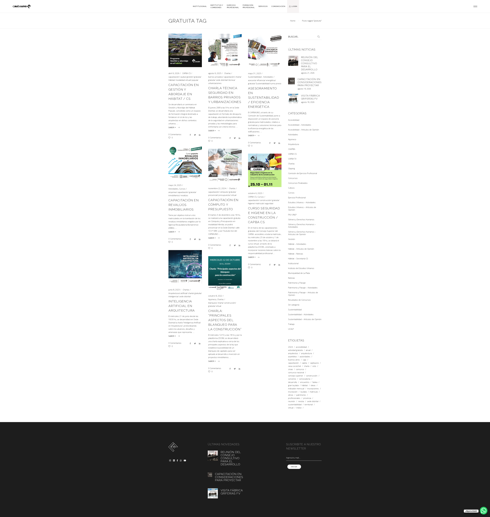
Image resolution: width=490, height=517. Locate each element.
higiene (251, 203)
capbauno (314, 363)
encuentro (304, 382)
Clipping (291, 168)
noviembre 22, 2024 (217, 188)
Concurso (300, 369)
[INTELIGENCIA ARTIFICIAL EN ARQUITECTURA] (185, 267)
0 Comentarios (174, 134)
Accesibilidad (293, 120)
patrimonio (301, 395)
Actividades (173, 188)
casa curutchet (294, 366)
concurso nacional (296, 372)
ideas (313, 385)
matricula (259, 203)
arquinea (172, 192)
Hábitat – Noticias (295, 253)
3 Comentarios (174, 343)
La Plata (304, 392)
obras (290, 395)
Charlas (227, 73)
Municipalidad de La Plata (299, 273)
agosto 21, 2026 (307, 73)
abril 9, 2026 (173, 73)
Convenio (292, 379)
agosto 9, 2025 (214, 73)
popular (195, 80)
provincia (307, 398)
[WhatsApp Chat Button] (483, 510)
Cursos (182, 188)
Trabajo (291, 324)
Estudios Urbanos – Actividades (302, 202)
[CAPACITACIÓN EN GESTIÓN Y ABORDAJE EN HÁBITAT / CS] (185, 50)
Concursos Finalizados (298, 183)
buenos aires (294, 360)
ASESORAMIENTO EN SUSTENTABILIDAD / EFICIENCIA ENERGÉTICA (263, 97)
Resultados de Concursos (299, 300)
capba (304, 363)
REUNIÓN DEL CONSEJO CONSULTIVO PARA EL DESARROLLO (309, 63)
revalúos (184, 195)
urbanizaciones (215, 83)
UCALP (291, 329)
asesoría (252, 80)
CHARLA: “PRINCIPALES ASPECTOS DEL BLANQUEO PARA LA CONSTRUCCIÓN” (225, 320)
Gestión (291, 239)
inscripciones (313, 389)
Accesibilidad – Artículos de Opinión (303, 129)
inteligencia (173, 296)
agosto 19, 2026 (304, 89)
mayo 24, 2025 (174, 185)
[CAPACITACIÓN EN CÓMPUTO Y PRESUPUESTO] (225, 165)
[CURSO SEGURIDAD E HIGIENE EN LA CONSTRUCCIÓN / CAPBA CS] (264, 170)
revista (301, 401)
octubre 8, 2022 (215, 295)
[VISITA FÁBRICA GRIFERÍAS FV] (293, 99)
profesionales (294, 398)
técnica (231, 80)
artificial (183, 293)
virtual (233, 195)
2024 (290, 347)
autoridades (305, 357)
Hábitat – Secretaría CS (298, 258)
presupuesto (224, 195)
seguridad (269, 203)
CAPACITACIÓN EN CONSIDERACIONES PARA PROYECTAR (310, 82)
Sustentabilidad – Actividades (301, 314)
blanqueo (212, 302)
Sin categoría (293, 304)
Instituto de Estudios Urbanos (301, 268)
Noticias (291, 278)
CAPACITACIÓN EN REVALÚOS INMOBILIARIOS (183, 204)
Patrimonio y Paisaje (297, 282)
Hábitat (171, 80)
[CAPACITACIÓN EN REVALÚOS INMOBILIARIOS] (185, 162)
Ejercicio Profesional (297, 197)
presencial (212, 195)
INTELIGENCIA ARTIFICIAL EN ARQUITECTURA (181, 305)
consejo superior (295, 376)
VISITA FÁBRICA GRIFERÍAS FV (232, 492)
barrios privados (215, 77)
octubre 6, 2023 (255, 193)
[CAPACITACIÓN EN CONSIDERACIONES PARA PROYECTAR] (291, 81)
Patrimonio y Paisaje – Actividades (302, 287)
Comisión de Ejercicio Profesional (302, 173)
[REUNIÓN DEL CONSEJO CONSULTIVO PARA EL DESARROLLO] (293, 61)
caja (304, 360)
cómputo (224, 192)
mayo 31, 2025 (254, 73)
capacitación (173, 77)
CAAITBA (291, 149)
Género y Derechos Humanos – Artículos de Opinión (302, 233)
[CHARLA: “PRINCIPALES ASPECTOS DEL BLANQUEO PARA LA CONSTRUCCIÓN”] (225, 273)
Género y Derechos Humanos (301, 219)
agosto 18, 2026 (307, 102)
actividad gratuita (295, 350)
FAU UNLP (292, 214)
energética (270, 80)
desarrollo (292, 382)
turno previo (275, 83)
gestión (190, 77)
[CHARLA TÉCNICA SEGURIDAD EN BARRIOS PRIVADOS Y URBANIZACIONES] (225, 50)
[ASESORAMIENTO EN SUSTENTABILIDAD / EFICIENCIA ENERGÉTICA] (264, 50)
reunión (291, 401)
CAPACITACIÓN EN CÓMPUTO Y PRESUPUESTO (223, 204)
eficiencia (261, 80)
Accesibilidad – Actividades (299, 125)
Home (292, 20)
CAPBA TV (292, 158)
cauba (182, 77)
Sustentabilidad (262, 83)
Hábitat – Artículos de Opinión (301, 249)
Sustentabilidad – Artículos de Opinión (304, 319)
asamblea (292, 357)
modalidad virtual (183, 80)
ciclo (314, 366)
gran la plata (293, 385)
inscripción (292, 392)
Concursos (293, 178)
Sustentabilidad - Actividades (260, 77)
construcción (265, 200)
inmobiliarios (173, 195)
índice (299, 408)
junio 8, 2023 (174, 289)
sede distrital (221, 80)
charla (238, 77)
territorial (309, 404)
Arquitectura (173, 293)
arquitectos (293, 353)
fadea (314, 382)
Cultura (291, 188)
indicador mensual (296, 389)
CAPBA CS (186, 73)
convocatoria (304, 379)
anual (308, 350)
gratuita (197, 77)
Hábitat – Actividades (297, 244)
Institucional (293, 263)
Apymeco (212, 299)
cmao (290, 369)
